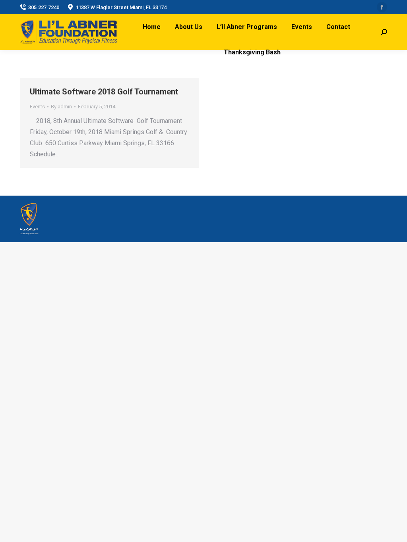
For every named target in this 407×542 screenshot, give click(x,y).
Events (37, 107)
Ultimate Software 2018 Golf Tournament (104, 91)
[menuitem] (151, 27)
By (61, 107)
